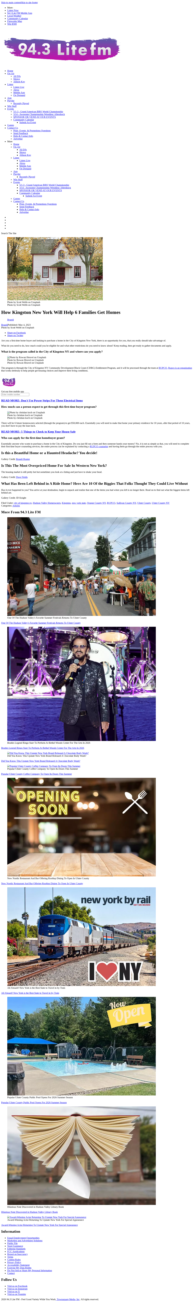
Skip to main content (11, 2)
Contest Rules (14, 1259)
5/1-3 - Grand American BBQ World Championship (38, 111)
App (9, 98)
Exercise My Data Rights (19, 1268)
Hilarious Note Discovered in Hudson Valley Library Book (29, 1212)
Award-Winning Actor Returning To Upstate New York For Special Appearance (39, 1225)
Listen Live (18, 87)
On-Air (10, 73)
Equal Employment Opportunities (23, 1238)
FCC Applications (16, 1251)
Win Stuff (12, 106)
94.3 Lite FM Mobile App (19, 13)
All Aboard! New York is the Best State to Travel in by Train (30, 993)
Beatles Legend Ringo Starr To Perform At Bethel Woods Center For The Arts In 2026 (42, 748)
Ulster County (144, 503)
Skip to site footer (29, 2)
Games (10, 125)
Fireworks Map (14, 21)
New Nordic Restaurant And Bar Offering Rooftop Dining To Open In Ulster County (42, 883)
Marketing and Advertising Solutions (24, 1240)
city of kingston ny (23, 503)
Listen (10, 84)
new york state (79, 503)
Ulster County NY (161, 503)
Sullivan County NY (126, 503)
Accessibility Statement (18, 1265)
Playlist (10, 100)
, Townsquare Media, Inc (68, 1299)
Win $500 (12, 24)
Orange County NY (96, 503)
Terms (10, 1257)
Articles (16, 505)
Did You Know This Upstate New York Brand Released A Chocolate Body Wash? (40, 761)
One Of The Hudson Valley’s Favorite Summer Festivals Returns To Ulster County (41, 623)
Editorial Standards (16, 1248)
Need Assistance (15, 1246)
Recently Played (21, 103)
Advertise (18, 138)
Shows (16, 79)
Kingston (66, 503)
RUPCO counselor (99, 446)
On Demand (19, 95)
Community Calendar (17, 18)
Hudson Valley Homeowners (47, 503)
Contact (11, 1273)
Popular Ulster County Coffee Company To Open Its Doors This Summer (36, 774)
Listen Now (13, 10)
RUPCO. (163, 368)
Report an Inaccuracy (17, 1254)
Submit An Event (27, 122)
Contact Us (12, 128)
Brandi (4, 325)
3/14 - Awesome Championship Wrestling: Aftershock (39, 114)
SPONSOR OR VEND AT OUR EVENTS (34, 117)
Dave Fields (22, 477)
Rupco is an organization (180, 368)
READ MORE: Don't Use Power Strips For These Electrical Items (42, 400)
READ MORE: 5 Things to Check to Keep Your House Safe (38, 431)
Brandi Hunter (23, 459)
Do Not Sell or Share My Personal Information (29, 1270)
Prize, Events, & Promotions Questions (32, 130)
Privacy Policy (14, 1262)
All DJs (17, 76)
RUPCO (111, 503)
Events (10, 109)
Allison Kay (19, 81)
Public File (12, 1243)
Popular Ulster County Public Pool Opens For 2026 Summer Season (34, 1102)
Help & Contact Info (23, 136)
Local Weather (14, 16)
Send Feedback (20, 133)
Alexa (16, 90)
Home (10, 70)
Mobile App (19, 92)
